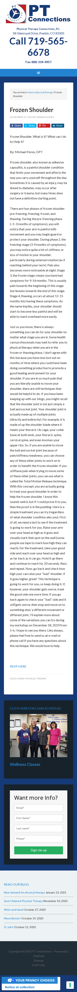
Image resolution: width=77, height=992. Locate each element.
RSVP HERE (18, 666)
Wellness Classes (25, 764)
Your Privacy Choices (34, 980)
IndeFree (38, 956)
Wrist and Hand (13, 909)
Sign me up (39, 850)
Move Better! (12, 918)
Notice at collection (20, 987)
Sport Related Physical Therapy (23, 901)
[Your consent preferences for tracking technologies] (70, 985)
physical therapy (36, 678)
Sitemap (39, 960)
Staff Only (38, 965)
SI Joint (8, 927)
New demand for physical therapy (24, 892)
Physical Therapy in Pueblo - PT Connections (38, 14)
